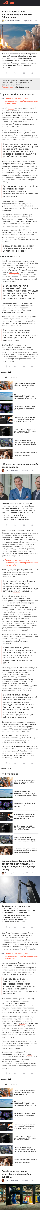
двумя (29, 1054)
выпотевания (17, 350)
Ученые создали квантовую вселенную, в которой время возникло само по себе (21, 101)
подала (11, 108)
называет (23, 933)
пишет (16, 590)
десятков (32, 970)
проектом (17, 337)
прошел (25, 295)
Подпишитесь (7, 87)
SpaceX (22, 1023)
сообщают (30, 119)
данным (15, 270)
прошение (33, 748)
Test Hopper (14, 272)
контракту (8, 234)
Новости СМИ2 (6, 372)
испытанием (23, 332)
